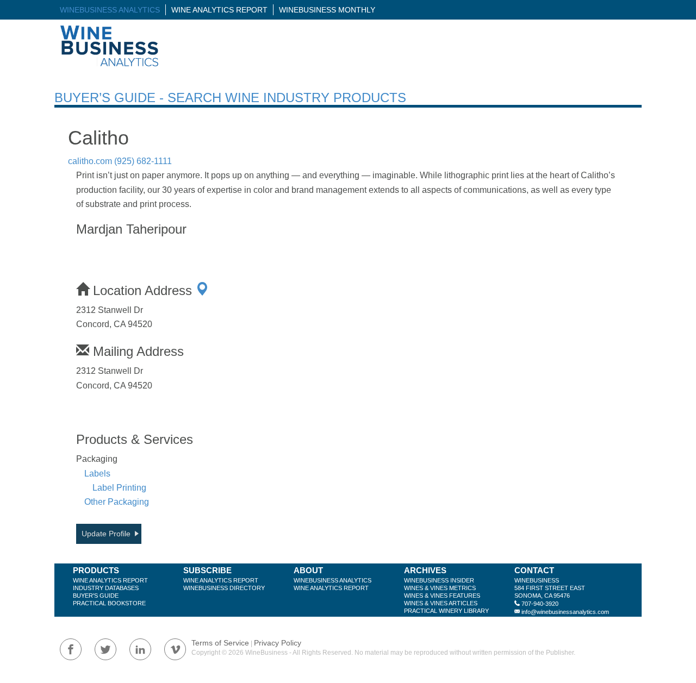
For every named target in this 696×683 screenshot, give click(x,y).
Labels (97, 473)
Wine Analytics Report (219, 9)
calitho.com (90, 161)
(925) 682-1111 (143, 161)
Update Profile (106, 533)
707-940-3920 (539, 603)
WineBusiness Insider (439, 580)
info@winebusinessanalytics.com (565, 612)
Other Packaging (116, 501)
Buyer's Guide (96, 595)
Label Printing (119, 487)
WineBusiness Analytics (110, 9)
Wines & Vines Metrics (440, 588)
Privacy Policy (277, 642)
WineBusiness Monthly (327, 9)
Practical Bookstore (109, 603)
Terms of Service (220, 642)
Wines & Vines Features (442, 595)
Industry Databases (106, 588)
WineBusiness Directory (224, 588)
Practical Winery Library (446, 610)
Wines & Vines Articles (440, 603)
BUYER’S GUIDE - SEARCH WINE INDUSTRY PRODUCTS (230, 97)
